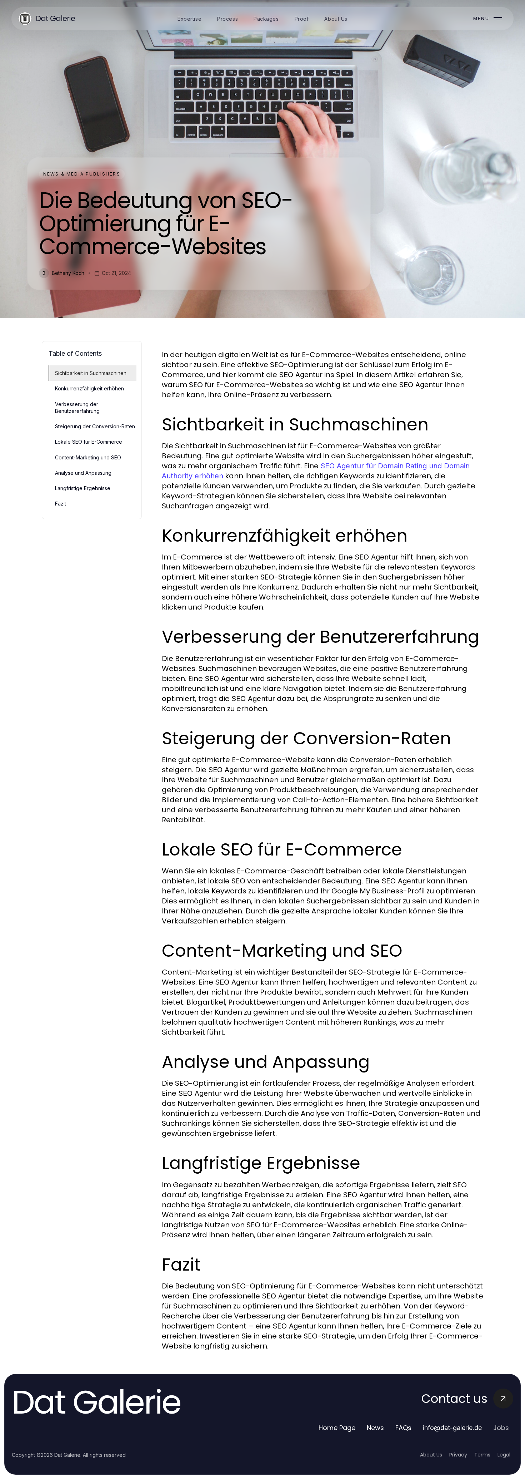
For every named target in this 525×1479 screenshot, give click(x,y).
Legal (504, 1454)
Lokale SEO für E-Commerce (88, 442)
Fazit (60, 504)
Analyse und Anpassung (83, 473)
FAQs (403, 1427)
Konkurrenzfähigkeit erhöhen (89, 388)
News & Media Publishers (81, 174)
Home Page (337, 1427)
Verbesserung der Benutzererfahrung (77, 407)
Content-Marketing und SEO (88, 457)
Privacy (458, 1454)
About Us (431, 1454)
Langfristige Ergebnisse (82, 488)
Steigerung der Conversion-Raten (95, 426)
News (375, 1427)
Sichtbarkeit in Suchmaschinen (90, 373)
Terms (482, 1454)
